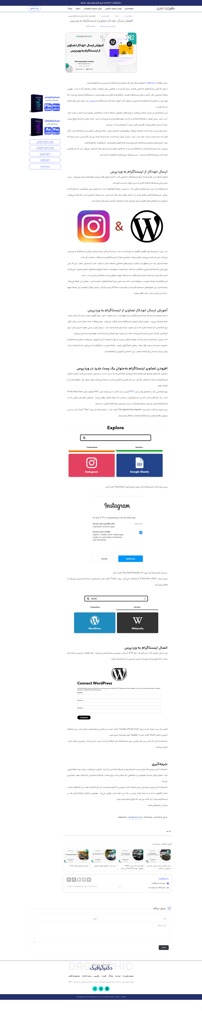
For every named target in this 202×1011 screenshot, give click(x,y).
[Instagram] (94, 988)
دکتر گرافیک (151, 83)
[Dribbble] (101, 988)
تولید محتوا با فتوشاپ (92, 8)
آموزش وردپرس (105, 16)
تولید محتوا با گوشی (113, 8)
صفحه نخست (128, 16)
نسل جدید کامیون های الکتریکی (105, 866)
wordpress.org (135, 817)
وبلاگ (70, 8)
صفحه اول (129, 8)
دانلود (77, 8)
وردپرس (92, 101)
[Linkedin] (107, 988)
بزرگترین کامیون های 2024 (79, 866)
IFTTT (131, 391)
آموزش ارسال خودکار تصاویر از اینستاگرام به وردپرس (101, 20)
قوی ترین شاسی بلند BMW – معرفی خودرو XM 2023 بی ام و (132, 867)
